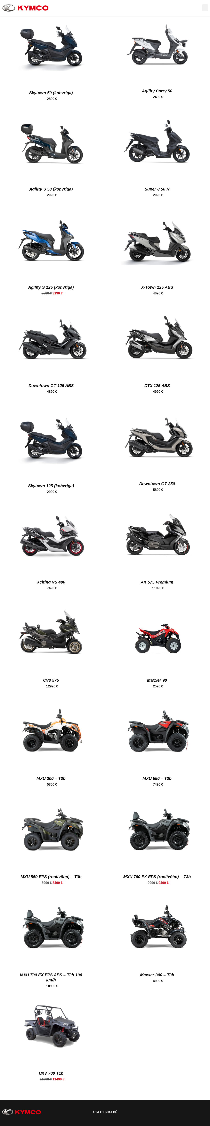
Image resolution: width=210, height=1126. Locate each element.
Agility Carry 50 (157, 91)
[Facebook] (189, 1112)
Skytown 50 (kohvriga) (51, 93)
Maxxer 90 (157, 680)
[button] (205, 7)
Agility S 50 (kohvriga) (51, 189)
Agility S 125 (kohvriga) (51, 287)
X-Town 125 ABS (157, 287)
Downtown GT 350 (157, 483)
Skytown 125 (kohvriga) (51, 486)
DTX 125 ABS (157, 385)
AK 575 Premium (157, 582)
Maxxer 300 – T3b (157, 975)
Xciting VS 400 (51, 582)
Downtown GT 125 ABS (51, 385)
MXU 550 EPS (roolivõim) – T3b (51, 876)
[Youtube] (204, 1112)
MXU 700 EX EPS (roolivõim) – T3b (157, 876)
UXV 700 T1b (51, 1073)
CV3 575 (51, 680)
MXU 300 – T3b (51, 778)
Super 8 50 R (157, 189)
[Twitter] (197, 1112)
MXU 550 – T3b (157, 778)
